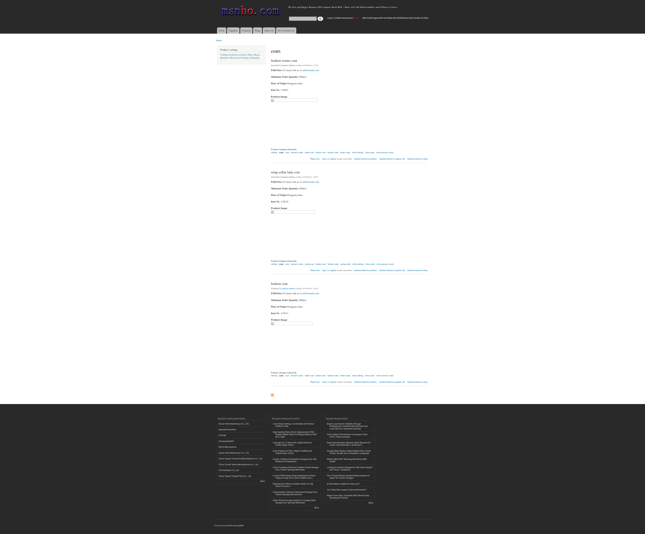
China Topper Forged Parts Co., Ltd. (235, 475)
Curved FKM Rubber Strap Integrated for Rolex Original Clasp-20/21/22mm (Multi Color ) (294, 476)
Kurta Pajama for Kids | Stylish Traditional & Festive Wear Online (292, 451)
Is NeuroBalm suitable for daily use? (343, 483)
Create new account (344, 17)
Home (221, 30)
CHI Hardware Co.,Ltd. (229, 470)
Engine (246, 57)
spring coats (345, 264)
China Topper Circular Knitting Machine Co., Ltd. (241, 458)
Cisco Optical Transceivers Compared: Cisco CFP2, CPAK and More (347, 435)
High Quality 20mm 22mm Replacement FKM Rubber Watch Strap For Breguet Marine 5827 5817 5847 (295, 434)
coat (287, 152)
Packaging (254, 57)
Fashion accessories (237, 54)
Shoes (250, 54)
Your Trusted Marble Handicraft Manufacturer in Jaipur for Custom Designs (348, 476)
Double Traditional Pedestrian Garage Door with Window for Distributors (295, 460)
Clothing (224, 54)
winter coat (309, 152)
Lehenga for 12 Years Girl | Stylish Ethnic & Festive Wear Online (292, 443)
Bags (256, 54)
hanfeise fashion (288, 65)
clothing (274, 152)
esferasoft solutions (227, 429)
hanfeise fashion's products (365, 158)
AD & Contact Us (286, 30)
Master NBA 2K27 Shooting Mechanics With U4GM (347, 460)
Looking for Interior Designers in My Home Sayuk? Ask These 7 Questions (350, 468)
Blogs (257, 30)
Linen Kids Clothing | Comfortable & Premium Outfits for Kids (293, 424)
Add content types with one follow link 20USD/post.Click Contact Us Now (395, 17)
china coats (369, 152)
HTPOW (222, 435)
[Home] (250, 11)
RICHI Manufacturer (228, 446)
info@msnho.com (310, 70)
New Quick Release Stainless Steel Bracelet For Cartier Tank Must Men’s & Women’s (349, 443)
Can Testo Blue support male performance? (347, 489)
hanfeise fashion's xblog (417, 158)
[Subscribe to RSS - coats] (272, 394)
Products (246, 30)
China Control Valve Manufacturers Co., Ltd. (239, 464)
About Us (269, 30)
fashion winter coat (284, 60)
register (333, 158)
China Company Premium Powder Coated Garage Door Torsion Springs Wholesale (296, 468)
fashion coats (333, 152)
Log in (330, 17)
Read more (315, 158)
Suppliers (233, 30)
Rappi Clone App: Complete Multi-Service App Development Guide (348, 496)
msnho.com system (235, 525)
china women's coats (384, 152)
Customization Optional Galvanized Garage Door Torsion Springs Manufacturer (295, 493)
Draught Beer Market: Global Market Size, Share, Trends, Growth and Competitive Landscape (349, 451)
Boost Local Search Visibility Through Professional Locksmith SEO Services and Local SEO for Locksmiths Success (347, 426)
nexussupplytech (226, 441)
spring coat (309, 264)
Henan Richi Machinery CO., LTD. (234, 423)
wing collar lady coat (285, 172)
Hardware (224, 57)
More (262, 481)
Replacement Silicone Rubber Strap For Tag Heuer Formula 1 (293, 484)
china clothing (357, 152)
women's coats (297, 152)
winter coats (345, 152)
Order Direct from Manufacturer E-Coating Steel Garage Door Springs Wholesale (294, 501)
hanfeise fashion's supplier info (392, 158)
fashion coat (321, 152)
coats (281, 152)
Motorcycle (235, 57)
